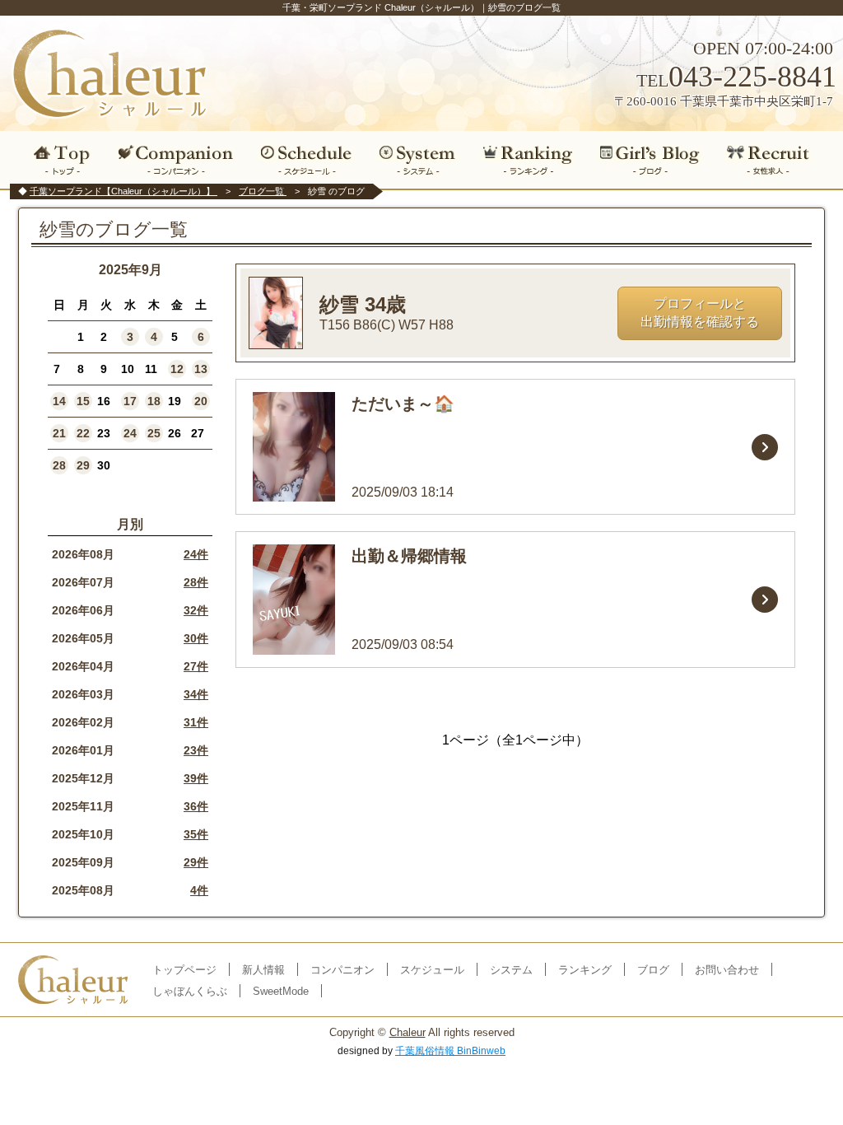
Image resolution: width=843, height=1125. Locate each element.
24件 (196, 554)
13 (200, 369)
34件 (196, 694)
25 (154, 433)
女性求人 (774, 160)
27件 (196, 666)
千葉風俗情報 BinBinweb (450, 1051)
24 (130, 433)
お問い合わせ (727, 970)
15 (83, 401)
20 (200, 401)
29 (83, 465)
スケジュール (306, 160)
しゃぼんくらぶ (189, 991)
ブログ (651, 160)
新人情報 (263, 970)
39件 (196, 778)
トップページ (184, 970)
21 (59, 433)
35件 (196, 834)
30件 (196, 638)
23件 (196, 750)
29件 (196, 862)
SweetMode (281, 991)
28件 (196, 582)
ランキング (528, 160)
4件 (199, 890)
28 (59, 465)
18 (154, 401)
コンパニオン (176, 160)
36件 (196, 806)
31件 (196, 722)
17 (130, 401)
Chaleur (407, 1032)
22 (83, 433)
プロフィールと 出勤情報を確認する (699, 312)
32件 (196, 610)
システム (417, 160)
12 (177, 369)
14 (59, 401)
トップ (58, 160)
